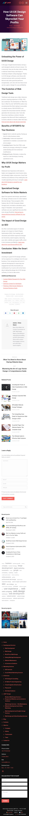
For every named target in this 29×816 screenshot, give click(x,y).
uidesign (6, 302)
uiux (10, 302)
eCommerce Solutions (11, 663)
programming (19, 579)
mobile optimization (6, 574)
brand (3, 563)
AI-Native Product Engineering (13, 681)
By (19, 294)
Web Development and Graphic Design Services (15, 712)
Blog (4, 719)
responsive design (6, 581)
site (16, 584)
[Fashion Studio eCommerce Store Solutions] (23, 624)
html (21, 570)
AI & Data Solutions (10, 691)
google (15, 570)
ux (20, 302)
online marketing (15, 574)
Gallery (7, 731)
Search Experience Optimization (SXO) (16, 546)
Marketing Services (8, 666)
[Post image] (6, 387)
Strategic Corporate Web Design (19, 397)
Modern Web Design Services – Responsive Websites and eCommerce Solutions (15, 699)
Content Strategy (13, 566)
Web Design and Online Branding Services (16, 716)
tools (21, 300)
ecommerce (5, 570)
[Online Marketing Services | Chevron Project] (14, 624)
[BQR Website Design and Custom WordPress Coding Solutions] (14, 615)
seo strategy (10, 584)
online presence (6, 577)
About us (5, 725)
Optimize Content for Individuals (12, 283)
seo (13, 300)
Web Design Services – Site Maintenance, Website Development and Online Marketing (16, 706)
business (10, 298)
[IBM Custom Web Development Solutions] (23, 615)
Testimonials (8, 734)
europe (11, 570)
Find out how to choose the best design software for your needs (13, 214)
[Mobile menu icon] (26, 3)
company (4, 566)
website (4, 596)
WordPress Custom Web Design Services (16, 541)
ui (2, 589)
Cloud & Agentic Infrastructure (13, 684)
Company (7, 728)
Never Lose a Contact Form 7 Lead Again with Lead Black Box (16, 519)
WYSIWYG (17, 304)
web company (7, 591)
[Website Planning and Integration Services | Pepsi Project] (6, 624)
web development (16, 594)
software (17, 300)
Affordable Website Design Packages (17, 406)
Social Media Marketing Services (14, 672)
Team (6, 737)
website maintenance (7, 598)
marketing (11, 572)
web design (11, 304)
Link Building (4, 572)
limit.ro (15, 812)
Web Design (8, 651)
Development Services (9, 645)
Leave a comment (19, 296)
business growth (16, 298)
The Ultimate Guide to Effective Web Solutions (19, 437)
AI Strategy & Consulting (11, 678)
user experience (16, 302)
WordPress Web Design (11, 654)
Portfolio (5, 722)
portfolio (13, 577)
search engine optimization (19, 581)
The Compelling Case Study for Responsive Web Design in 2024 (19, 416)
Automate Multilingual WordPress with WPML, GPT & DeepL (16, 526)
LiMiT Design (7, 694)
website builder (11, 596)
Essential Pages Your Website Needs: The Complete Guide (18, 427)
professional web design (9, 579)
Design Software (8, 300)
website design (21, 596)
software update (22, 586)
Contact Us (6, 740)
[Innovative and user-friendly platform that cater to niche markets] (6, 615)
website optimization (18, 598)
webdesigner (5, 594)
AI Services (6, 675)
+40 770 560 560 (22, 814)
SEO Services (8, 669)
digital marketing (19, 568)
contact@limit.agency (8, 814)
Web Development (10, 648)
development (7, 568)
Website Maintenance (11, 660)
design (22, 298)
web (23, 302)
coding (22, 563)
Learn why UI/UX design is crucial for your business (14, 182)
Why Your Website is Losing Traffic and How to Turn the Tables (15, 534)
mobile (15, 572)
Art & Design (6, 40)
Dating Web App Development (13, 657)
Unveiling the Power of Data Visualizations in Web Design (19, 387)
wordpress (12, 600)
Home (5, 642)
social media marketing (7, 586)
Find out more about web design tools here (14, 122)
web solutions (5, 600)
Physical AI (8, 687)
